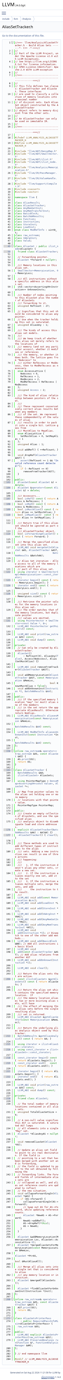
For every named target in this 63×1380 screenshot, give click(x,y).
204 (7, 979)
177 (7, 835)
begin (33, 580)
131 (7, 620)
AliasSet (28, 246)
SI (16, 911)
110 (7, 514)
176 (7, 829)
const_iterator (36, 1049)
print (40, 634)
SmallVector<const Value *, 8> (36, 622)
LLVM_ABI (23, 547)
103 (7, 482)
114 (7, 533)
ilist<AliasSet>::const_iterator (36, 1051)
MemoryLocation (40, 1019)
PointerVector (35, 620)
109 (7, 509)
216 (7, 1049)
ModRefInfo (37, 230)
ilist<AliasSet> (28, 775)
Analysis (26, 19)
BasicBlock (30, 213)
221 (7, 1071)
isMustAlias (32, 509)
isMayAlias (32, 514)
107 (7, 498)
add (39, 897)
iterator (31, 572)
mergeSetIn (44, 547)
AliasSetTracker (33, 205)
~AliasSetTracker (29, 835)
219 (7, 1063)
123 (7, 580)
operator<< (50, 751)
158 (7, 751)
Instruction (31, 221)
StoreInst (29, 224)
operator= (38, 487)
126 (7, 593)
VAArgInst (29, 238)
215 (7, 1044)
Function (28, 219)
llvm (16, 19)
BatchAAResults (33, 216)
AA (48, 691)
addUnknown (44, 960)
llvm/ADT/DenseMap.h (42, 151)
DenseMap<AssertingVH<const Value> (36, 782)
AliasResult (31, 202)
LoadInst (28, 227)
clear (50, 835)
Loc (32, 900)
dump (40, 639)
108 (7, 504)
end (32, 585)
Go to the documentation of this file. (23, 35)
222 (7, 1076)
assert (24, 460)
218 (7, 1057)
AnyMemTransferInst (35, 211)
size (33, 593)
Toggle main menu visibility (4, 13)
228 (7, 1098)
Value (26, 240)
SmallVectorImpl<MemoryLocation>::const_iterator (36, 575)
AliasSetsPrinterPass (37, 1318)
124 (7, 585)
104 (7, 487)
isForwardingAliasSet (39, 533)
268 (7, 1299)
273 (7, 1318)
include (5, 19)
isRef (28, 498)
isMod (28, 504)
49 (7, 246)
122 (7, 572)
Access (34, 390)
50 (7, 251)
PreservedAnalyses (42, 1340)
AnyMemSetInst (32, 208)
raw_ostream (31, 235)
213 (7, 1036)
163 (7, 770)
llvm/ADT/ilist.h (40, 159)
